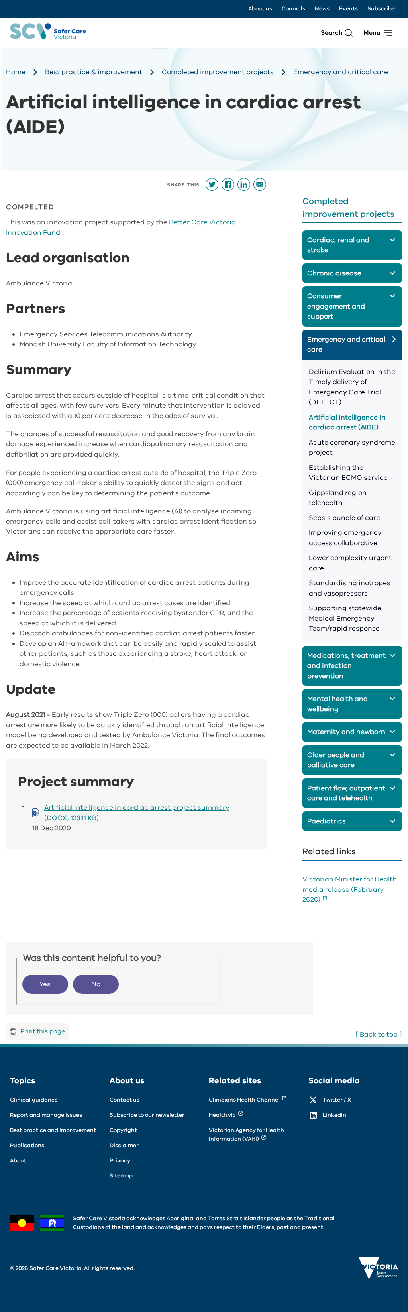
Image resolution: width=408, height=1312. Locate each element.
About (18, 1160)
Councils (293, 8)
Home (16, 72)
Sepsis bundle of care (344, 517)
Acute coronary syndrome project (352, 447)
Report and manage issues (46, 1115)
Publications (27, 1145)
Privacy (120, 1160)
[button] (393, 239)
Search (332, 32)
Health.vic (222, 1115)
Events (348, 8)
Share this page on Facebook (228, 184)
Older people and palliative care (335, 760)
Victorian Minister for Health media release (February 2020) (349, 889)
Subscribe (381, 8)
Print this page (42, 1031)
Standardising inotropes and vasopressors (349, 588)
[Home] (48, 32)
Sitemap (121, 1175)
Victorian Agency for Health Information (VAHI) (246, 1134)
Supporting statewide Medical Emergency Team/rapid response (345, 618)
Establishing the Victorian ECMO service (348, 473)
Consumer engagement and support (336, 306)
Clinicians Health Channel (244, 1100)
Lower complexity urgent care (350, 563)
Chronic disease (334, 273)
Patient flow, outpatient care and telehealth (346, 793)
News (322, 8)
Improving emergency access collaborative (345, 538)
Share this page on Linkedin (244, 184)
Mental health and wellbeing (337, 704)
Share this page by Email (260, 184)
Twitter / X (337, 1100)
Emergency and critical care (340, 72)
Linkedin (334, 1115)
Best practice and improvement (53, 1130)
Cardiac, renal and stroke (338, 245)
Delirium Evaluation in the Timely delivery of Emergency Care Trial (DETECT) (352, 387)
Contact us (124, 1100)
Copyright (123, 1130)
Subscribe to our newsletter (147, 1115)
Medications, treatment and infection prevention (346, 666)
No (95, 984)
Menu (372, 32)
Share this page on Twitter (212, 184)
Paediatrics (326, 821)
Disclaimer (124, 1145)
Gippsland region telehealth (338, 498)
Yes (45, 984)
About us (260, 8)
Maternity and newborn (346, 731)
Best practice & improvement (93, 72)
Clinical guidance (34, 1100)
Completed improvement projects (218, 72)
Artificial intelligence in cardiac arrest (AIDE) (347, 422)
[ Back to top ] (378, 1034)
